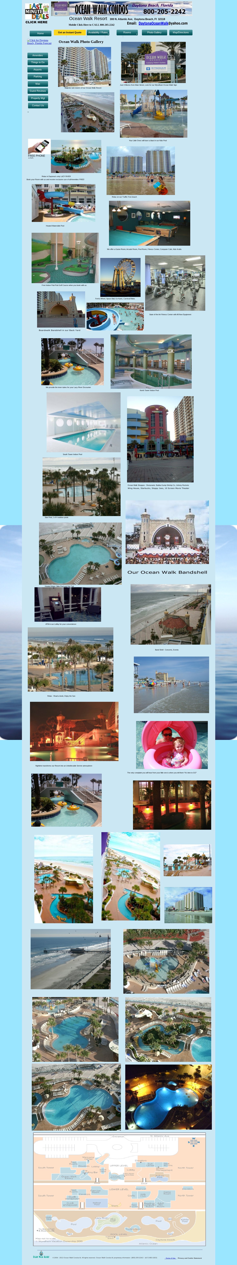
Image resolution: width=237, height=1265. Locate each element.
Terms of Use (171, 1258)
